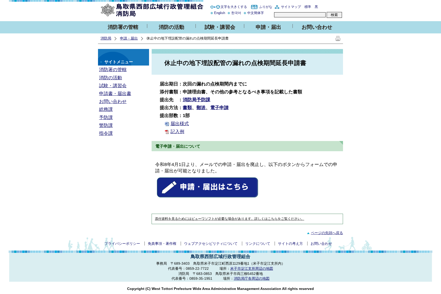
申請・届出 (268, 27)
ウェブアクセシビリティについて (211, 243)
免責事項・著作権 (162, 243)
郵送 (201, 107)
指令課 (106, 133)
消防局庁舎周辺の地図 (252, 278)
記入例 (177, 131)
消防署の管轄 (123, 27)
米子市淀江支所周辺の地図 (251, 268)
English (219, 13)
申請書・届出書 (115, 93)
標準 (307, 7)
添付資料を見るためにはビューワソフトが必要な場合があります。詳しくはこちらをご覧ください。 (229, 219)
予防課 (106, 117)
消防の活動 (171, 27)
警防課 (106, 125)
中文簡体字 (255, 13)
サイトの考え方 (290, 243)
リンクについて (257, 243)
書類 (187, 107)
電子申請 (219, 107)
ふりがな (265, 7)
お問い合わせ (317, 27)
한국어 (236, 13)
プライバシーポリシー (122, 243)
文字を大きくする (233, 7)
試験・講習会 (220, 27)
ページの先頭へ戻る (327, 233)
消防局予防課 (196, 99)
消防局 (106, 38)
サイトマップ (291, 7)
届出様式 (179, 123)
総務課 (106, 109)
